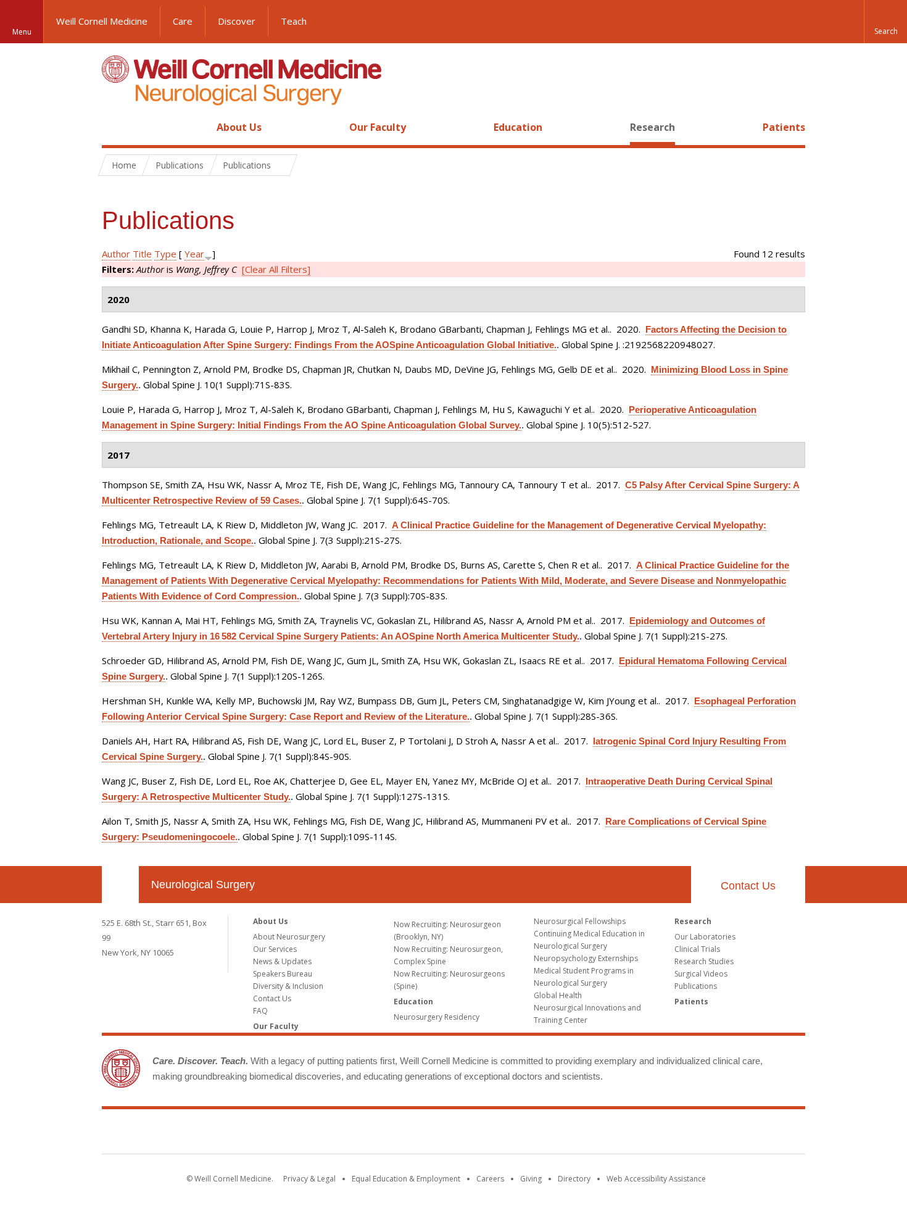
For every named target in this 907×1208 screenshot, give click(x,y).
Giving (531, 1178)
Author (116, 254)
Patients (784, 127)
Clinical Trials (697, 949)
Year (194, 254)
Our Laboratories (704, 936)
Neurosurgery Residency (436, 1017)
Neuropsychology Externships (586, 958)
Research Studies (704, 961)
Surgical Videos (700, 973)
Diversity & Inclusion (288, 986)
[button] (885, 21)
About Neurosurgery (289, 936)
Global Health (558, 995)
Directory (574, 1178)
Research (652, 127)
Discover (236, 21)
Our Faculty (377, 127)
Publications (695, 986)
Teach (294, 21)
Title (142, 254)
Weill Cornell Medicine (101, 21)
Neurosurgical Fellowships (580, 921)
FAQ (260, 1011)
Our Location (120, 884)
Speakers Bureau (282, 973)
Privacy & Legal (309, 1178)
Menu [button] (21, 32)
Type (165, 254)
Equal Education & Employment (406, 1178)
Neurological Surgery (203, 884)
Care (183, 21)
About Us (239, 127)
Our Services (275, 949)
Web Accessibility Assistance (656, 1178)
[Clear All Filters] (276, 269)
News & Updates (282, 961)
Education (518, 127)
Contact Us (748, 886)
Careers (490, 1178)
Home (115, 127)
